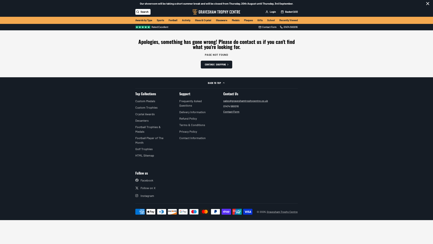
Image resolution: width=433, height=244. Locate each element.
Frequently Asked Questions (190, 103)
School (271, 20)
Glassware (221, 20)
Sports (160, 20)
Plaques (248, 20)
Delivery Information (192, 112)
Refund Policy (188, 118)
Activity (186, 20)
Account (270, 11)
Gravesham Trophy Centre (282, 211)
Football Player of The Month (149, 140)
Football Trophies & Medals (148, 129)
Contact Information (192, 138)
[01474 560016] (289, 27)
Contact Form (231, 111)
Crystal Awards (145, 114)
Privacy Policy (188, 131)
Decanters (142, 120)
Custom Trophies (146, 107)
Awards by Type (143, 20)
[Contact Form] (268, 27)
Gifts (260, 20)
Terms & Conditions (192, 125)
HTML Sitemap (144, 155)
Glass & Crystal (203, 20)
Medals (236, 20)
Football (173, 20)
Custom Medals (145, 101)
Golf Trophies (144, 149)
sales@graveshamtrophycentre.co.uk (245, 100)
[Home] (216, 12)
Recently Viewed (288, 20)
